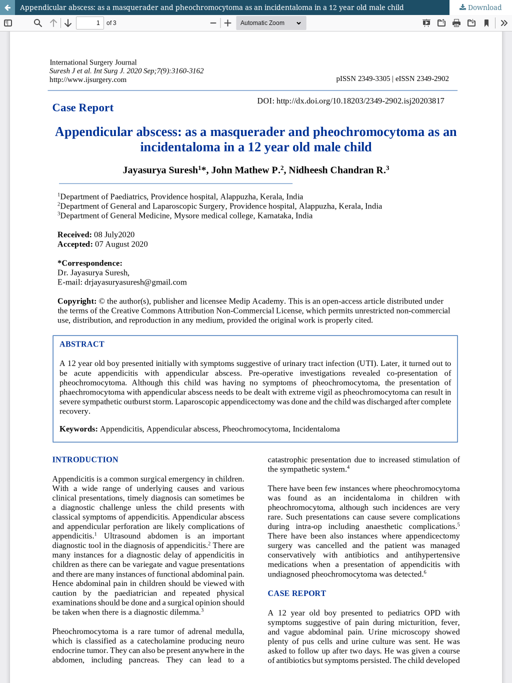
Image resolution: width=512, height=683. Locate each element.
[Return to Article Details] (7, 7)
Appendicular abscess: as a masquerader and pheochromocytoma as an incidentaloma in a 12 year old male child (212, 7)
